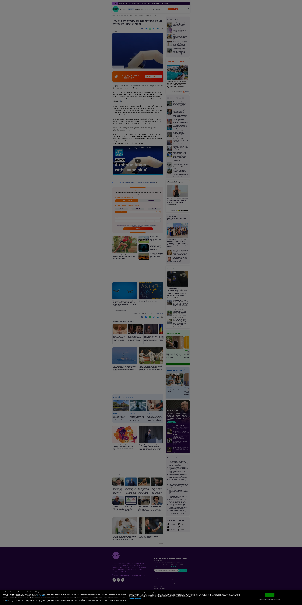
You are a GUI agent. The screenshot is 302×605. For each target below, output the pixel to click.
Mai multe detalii (40, 595)
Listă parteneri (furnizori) (135, 598)
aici (7, 600)
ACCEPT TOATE (270, 595)
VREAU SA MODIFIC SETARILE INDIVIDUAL (269, 599)
